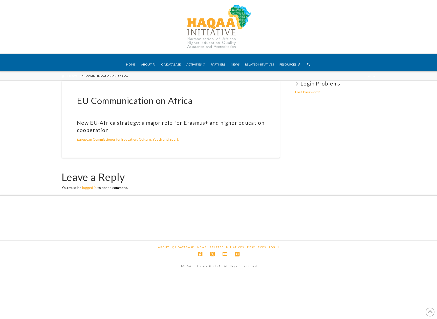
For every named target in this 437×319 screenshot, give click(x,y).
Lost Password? (307, 92)
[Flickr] (237, 254)
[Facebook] (200, 254)
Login (274, 247)
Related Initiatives (227, 247)
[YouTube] (225, 254)
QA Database (183, 247)
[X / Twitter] (212, 254)
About (163, 247)
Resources (256, 247)
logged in (89, 187)
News (202, 247)
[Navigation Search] (308, 62)
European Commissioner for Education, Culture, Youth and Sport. (128, 139)
